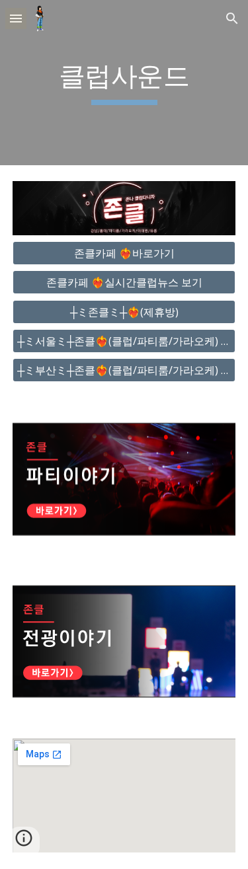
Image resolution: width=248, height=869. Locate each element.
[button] (16, 18)
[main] (124, 82)
